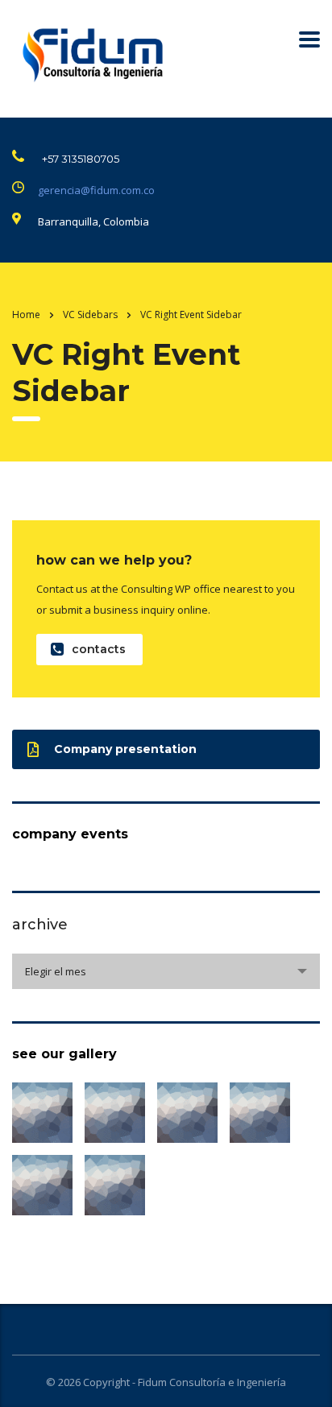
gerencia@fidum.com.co (96, 190)
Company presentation (125, 749)
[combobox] (166, 971)
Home (26, 314)
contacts (99, 649)
